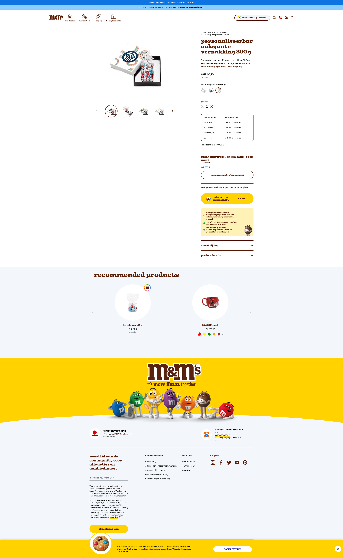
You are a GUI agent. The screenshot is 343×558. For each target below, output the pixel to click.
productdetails (211, 255)
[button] (111, 111)
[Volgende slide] (173, 111)
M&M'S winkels (121, 434)
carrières (187, 466)
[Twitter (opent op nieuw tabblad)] (229, 462)
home (203, 32)
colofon (186, 470)
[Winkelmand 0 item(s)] (292, 17)
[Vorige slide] (94, 311)
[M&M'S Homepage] (56, 17)
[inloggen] (286, 17)
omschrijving (210, 245)
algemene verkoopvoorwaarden (161, 466)
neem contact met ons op (157, 478)
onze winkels (188, 461)
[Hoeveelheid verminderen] (202, 106)
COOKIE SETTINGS (232, 549)
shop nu (190, 2)
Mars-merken (102, 508)
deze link (114, 517)
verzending (150, 461)
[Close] (338, 549)
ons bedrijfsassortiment (218, 32)
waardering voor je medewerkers (215, 35)
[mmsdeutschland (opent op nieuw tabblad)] (221, 462)
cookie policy (147, 549)
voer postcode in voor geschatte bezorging (224, 187)
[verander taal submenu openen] (280, 17)
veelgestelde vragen (155, 470)
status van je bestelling (156, 474)
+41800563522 (222, 435)
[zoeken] (274, 17)
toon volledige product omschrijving (221, 66)
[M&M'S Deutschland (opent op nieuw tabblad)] (237, 462)
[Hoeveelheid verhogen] (211, 106)
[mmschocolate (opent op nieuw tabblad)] (213, 462)
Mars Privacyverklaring (101, 491)
